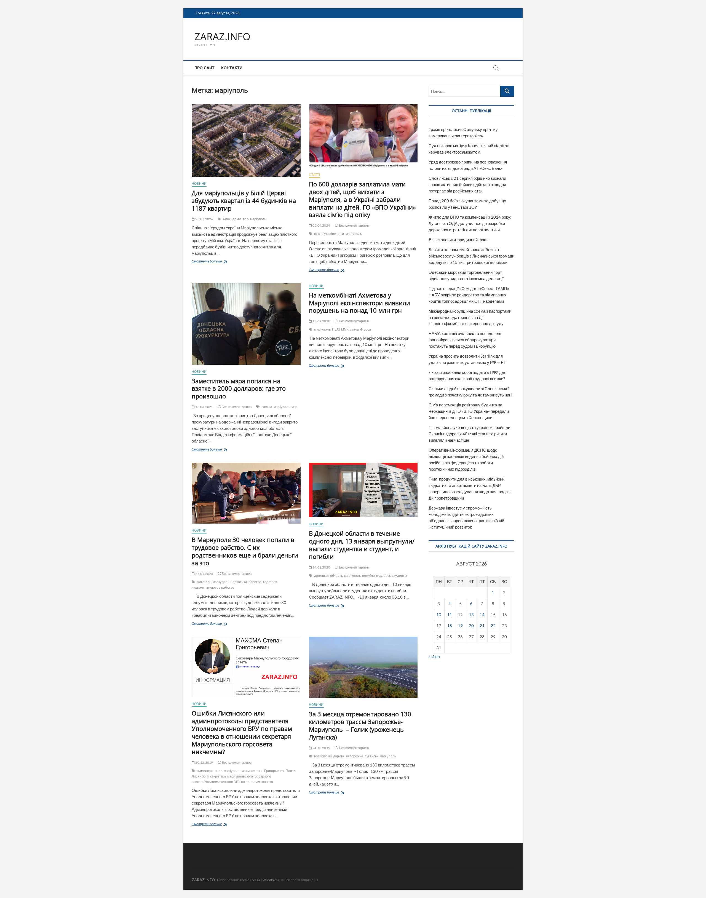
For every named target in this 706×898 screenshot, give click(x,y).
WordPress (271, 880)
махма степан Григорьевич (263, 771)
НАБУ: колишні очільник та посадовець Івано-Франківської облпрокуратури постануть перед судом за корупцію (465, 340)
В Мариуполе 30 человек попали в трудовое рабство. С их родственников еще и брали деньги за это (245, 551)
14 (482, 614)
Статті (314, 175)
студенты (399, 575)
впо (246, 219)
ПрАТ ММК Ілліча (345, 329)
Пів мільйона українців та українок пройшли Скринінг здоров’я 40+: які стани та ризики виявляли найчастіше (469, 434)
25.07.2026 (204, 219)
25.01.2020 (204, 574)
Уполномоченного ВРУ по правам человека (238, 782)
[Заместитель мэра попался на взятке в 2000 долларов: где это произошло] (246, 324)
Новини (199, 183)
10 (438, 614)
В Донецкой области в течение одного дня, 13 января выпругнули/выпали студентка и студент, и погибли (361, 545)
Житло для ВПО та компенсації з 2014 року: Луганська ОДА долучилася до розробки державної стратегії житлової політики (470, 223)
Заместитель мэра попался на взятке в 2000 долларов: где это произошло (239, 388)
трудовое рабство (219, 587)
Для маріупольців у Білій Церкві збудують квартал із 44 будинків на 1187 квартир (244, 200)
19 (460, 625)
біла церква (232, 219)
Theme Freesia (249, 880)
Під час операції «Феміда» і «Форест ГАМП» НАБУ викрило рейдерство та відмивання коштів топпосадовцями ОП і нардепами (469, 295)
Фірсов (365, 329)
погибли (368, 575)
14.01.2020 (321, 567)
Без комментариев (353, 225)
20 (471, 625)
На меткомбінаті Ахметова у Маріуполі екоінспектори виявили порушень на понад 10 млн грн (359, 303)
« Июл (434, 656)
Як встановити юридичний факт (458, 239)
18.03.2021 (204, 407)
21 (482, 625)
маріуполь (258, 219)
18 (449, 625)
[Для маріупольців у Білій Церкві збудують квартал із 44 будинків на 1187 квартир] (246, 140)
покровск (383, 575)
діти (341, 234)
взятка (267, 407)
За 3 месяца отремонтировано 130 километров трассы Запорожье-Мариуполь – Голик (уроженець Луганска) (360, 725)
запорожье (354, 756)
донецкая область (328, 575)
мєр (295, 407)
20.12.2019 (204, 762)
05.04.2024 (321, 225)
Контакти (232, 67)
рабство (254, 582)
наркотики (239, 582)
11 (449, 614)
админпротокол (209, 771)
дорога (338, 756)
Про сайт (204, 67)
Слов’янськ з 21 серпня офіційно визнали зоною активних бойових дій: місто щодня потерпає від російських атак (467, 184)
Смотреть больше (217, 262)
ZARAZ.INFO (222, 37)
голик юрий (323, 756)
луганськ (371, 756)
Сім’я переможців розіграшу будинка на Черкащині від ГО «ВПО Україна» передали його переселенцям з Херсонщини (469, 411)
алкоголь (204, 582)
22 (493, 625)
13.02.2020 (321, 321)
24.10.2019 (321, 748)
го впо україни (325, 234)
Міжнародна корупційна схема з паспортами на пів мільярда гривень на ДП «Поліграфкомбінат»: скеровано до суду (470, 317)
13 (471, 614)
